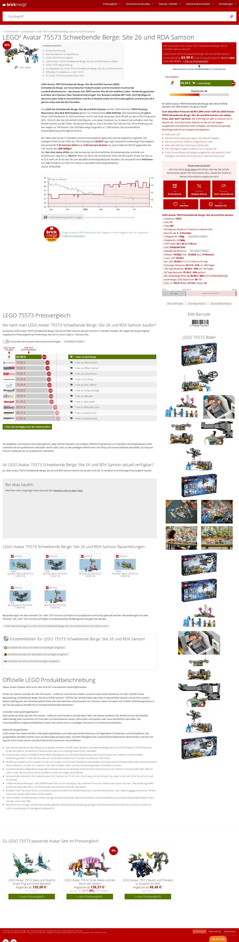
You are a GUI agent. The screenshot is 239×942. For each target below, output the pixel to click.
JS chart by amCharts (57, 179)
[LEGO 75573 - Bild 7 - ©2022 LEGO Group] (199, 459)
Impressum (229, 931)
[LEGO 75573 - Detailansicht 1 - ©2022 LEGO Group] (199, 616)
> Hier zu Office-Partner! (86, 368)
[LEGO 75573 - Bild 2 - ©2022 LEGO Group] (199, 380)
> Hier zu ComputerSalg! (86, 390)
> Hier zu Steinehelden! (86, 362)
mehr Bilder (25, 67)
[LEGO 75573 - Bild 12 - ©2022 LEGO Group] (216, 537)
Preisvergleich (110, 3)
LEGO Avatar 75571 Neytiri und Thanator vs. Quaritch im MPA (148, 881)
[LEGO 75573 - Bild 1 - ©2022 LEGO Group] (199, 354)
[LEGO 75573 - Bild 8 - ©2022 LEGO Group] (199, 485)
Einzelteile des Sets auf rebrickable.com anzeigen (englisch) (37, 654)
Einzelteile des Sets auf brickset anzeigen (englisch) (33, 661)
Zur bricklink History (221, 303)
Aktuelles (138, 3)
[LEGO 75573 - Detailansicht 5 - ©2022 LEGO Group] (199, 721)
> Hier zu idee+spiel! (84, 401)
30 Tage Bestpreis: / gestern (185, 272)
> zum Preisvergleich (31, 896)
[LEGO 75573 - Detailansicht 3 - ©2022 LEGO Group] (199, 668)
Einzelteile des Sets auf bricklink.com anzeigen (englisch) (35, 647)
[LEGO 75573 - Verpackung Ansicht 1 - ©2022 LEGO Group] (199, 563)
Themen (168, 3)
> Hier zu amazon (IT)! (85, 412)
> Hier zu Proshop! (83, 379)
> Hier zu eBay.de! (83, 396)
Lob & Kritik (218, 939)
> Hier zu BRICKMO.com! (86, 407)
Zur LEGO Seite (175, 303)
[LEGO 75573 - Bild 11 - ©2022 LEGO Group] (181, 537)
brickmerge (200, 931)
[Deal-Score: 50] (199, 95)
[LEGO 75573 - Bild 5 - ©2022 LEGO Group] (181, 432)
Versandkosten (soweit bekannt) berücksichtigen (35, 341)
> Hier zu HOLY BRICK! (85, 384)
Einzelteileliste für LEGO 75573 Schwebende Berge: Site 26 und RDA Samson (84, 68)
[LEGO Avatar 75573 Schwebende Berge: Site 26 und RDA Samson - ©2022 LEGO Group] (22, 53)
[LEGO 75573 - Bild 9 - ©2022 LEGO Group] (181, 511)
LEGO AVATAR (113, 112)
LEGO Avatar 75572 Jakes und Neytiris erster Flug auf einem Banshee (31, 881)
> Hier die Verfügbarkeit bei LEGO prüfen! (27, 426)
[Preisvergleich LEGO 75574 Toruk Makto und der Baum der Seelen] (89, 864)
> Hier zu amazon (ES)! (85, 418)
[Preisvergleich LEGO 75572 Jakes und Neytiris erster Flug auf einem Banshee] (32, 864)
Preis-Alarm (191, 169)
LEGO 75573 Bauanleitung (59, 64)
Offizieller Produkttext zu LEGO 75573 (65, 72)
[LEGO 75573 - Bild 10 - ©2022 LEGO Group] (216, 511)
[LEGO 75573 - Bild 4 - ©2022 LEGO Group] (219, 406)
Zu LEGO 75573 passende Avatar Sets (65, 75)
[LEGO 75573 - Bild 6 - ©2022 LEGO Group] (216, 432)
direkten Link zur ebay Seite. (68, 490)
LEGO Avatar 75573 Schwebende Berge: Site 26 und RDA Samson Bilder (82, 61)
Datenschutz (214, 931)
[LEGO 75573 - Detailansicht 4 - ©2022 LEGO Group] (199, 694)
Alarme (198, 3)
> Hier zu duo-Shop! (85, 356)
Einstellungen (226, 3)
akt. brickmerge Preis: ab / (196, 275)
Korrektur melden (198, 236)
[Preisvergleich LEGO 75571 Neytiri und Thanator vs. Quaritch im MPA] (148, 864)
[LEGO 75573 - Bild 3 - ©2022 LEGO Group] (182, 406)
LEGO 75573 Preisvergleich (59, 57)
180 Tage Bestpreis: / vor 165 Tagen (188, 268)
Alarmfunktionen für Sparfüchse (62, 54)
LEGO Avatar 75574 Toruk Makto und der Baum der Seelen (89, 881)
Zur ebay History (196, 303)
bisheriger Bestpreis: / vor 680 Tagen (189, 265)
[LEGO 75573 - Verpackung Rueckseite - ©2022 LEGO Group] (199, 590)
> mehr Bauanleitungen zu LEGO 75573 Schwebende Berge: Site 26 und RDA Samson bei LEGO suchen (56, 626)
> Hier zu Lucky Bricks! (85, 373)
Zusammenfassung (55, 50)
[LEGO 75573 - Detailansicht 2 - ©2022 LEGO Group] (199, 642)
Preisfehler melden (74, 341)
